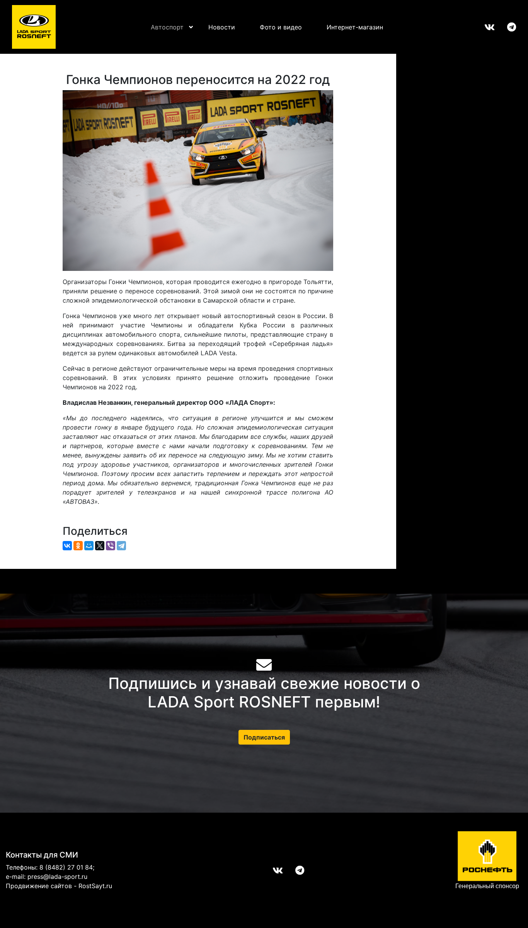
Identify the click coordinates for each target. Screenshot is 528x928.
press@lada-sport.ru (57, 876)
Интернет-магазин (355, 27)
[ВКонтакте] (67, 545)
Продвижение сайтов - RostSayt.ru (59, 886)
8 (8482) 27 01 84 (66, 867)
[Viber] (110, 545)
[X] (99, 545)
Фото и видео (281, 27)
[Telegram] (121, 545)
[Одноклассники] (78, 545)
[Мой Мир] (89, 545)
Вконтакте (483, 27)
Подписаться (264, 737)
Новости (221, 27)
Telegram (505, 27)
